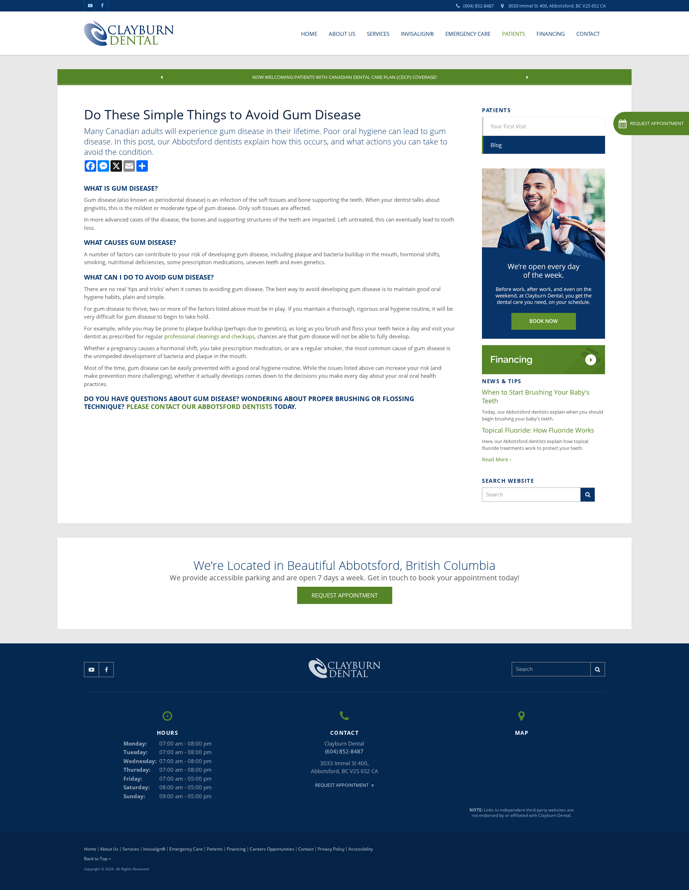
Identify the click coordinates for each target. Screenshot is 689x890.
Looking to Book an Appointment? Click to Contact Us (344, 77)
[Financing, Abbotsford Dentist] (543, 359)
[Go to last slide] (161, 77)
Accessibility (360, 849)
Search (588, 494)
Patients (513, 33)
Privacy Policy (331, 849)
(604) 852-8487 (478, 6)
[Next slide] (527, 77)
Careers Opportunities (272, 849)
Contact (588, 33)
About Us (342, 33)
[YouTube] (90, 5)
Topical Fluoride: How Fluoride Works (538, 430)
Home (309, 33)
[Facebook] (102, 5)
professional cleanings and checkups (209, 336)
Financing (550, 33)
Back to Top (96, 859)
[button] (651, 123)
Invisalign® (417, 33)
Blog (496, 144)
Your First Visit (508, 126)
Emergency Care (468, 33)
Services (378, 33)
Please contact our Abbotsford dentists (199, 406)
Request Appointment (344, 595)
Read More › (496, 459)
